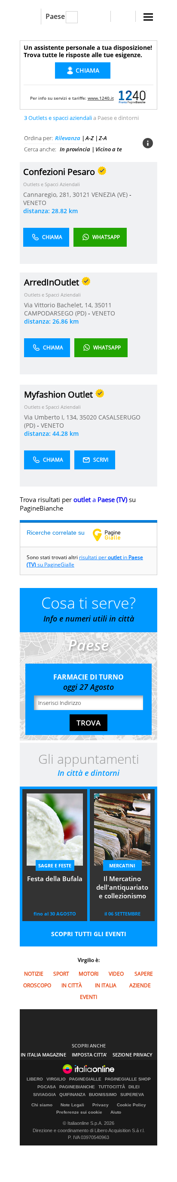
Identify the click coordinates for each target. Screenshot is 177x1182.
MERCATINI (122, 865)
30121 (81, 194)
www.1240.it (101, 98)
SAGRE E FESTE (54, 865)
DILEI (134, 1087)
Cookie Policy (131, 1104)
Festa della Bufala (54, 878)
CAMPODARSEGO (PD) (56, 313)
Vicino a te (108, 149)
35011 (103, 305)
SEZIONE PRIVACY (133, 1054)
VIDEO (116, 973)
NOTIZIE (33, 973)
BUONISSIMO (103, 1095)
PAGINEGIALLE (85, 1079)
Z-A (103, 138)
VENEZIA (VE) (110, 194)
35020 (88, 417)
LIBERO (35, 1079)
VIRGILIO (56, 1079)
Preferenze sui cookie (79, 1112)
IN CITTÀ (71, 985)
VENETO (34, 203)
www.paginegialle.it (113, 534)
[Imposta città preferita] (30, 16)
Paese (55, 16)
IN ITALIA (105, 985)
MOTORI (88, 973)
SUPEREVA (132, 1095)
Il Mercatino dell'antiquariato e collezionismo (122, 887)
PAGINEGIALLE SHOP (128, 1079)
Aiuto (115, 1112)
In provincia (75, 149)
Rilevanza (67, 138)
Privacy (100, 1104)
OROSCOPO (37, 985)
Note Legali (72, 1104)
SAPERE (143, 973)
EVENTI (88, 997)
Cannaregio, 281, (48, 194)
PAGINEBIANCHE (77, 1087)
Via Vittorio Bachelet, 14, (59, 305)
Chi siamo (41, 1104)
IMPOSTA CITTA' (89, 1054)
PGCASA (46, 1087)
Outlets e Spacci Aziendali (51, 184)
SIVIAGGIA (44, 1095)
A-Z (89, 138)
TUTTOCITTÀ (111, 1087)
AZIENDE (140, 985)
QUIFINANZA (72, 1095)
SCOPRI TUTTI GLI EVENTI (88, 934)
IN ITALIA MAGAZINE (43, 1054)
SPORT (61, 973)
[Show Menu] (148, 17)
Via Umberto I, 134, (51, 417)
